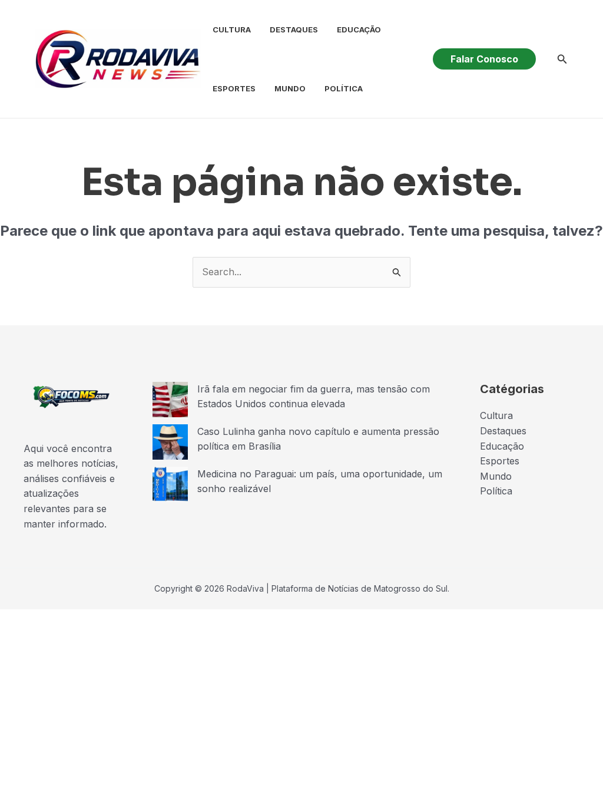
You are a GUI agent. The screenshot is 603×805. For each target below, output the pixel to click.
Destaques (294, 29)
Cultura (232, 29)
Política (343, 88)
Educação (359, 29)
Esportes (234, 88)
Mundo (290, 88)
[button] (484, 59)
